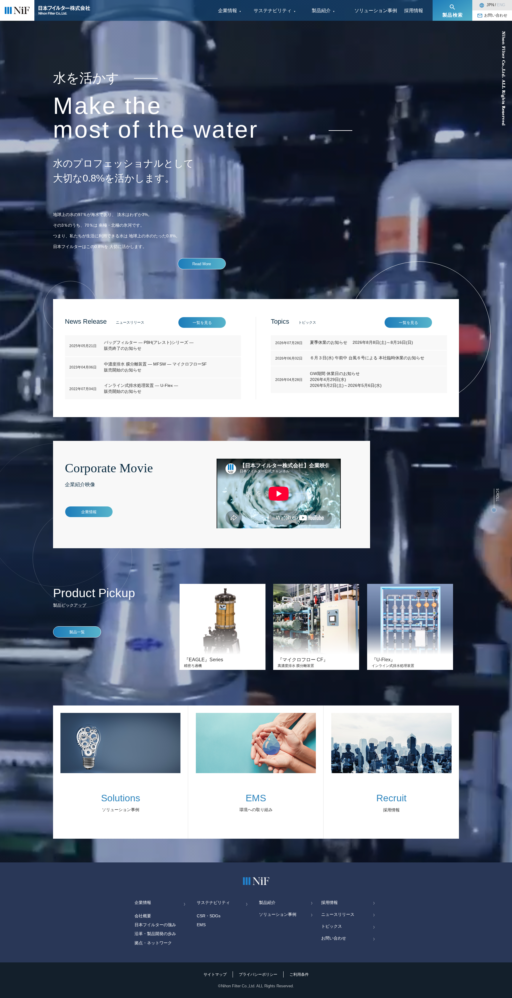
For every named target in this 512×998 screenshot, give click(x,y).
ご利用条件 (299, 974)
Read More (201, 264)
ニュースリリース (337, 914)
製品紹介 (267, 902)
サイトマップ (215, 974)
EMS (201, 925)
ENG (501, 5)
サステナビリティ (213, 902)
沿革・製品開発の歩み (155, 934)
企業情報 (89, 512)
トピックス (331, 926)
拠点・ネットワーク (153, 943)
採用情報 (413, 10)
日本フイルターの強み (155, 925)
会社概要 (143, 916)
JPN (490, 5)
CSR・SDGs (208, 916)
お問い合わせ (495, 15)
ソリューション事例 (375, 10)
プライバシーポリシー (258, 974)
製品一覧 (77, 632)
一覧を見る (202, 323)
